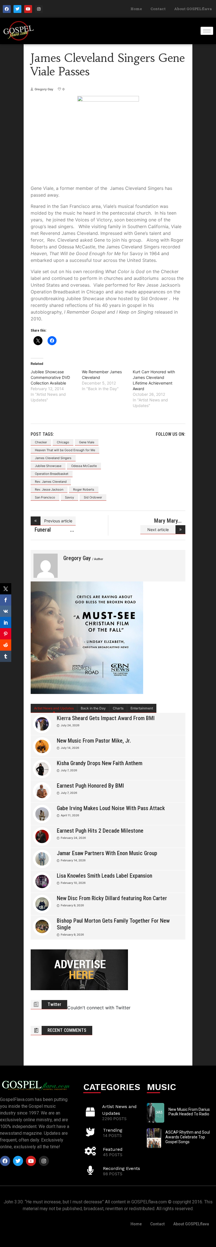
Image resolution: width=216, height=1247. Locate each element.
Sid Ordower (93, 497)
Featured (113, 1149)
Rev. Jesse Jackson (49, 489)
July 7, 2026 (69, 770)
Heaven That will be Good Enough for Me (65, 450)
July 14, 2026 (70, 747)
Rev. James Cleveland (51, 482)
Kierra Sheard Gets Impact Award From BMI (106, 718)
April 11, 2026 (70, 815)
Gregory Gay (44, 89)
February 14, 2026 (73, 860)
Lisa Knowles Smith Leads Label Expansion (104, 875)
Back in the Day (93, 708)
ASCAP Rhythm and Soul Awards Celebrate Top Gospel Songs (187, 1137)
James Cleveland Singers (53, 458)
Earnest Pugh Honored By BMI (90, 785)
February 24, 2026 (73, 837)
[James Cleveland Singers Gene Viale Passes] (45, 566)
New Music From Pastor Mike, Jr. (94, 740)
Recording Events (121, 1168)
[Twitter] (17, 9)
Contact (158, 8)
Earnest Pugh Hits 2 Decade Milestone (100, 830)
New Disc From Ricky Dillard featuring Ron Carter (112, 898)
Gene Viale (86, 442)
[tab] (54, 708)
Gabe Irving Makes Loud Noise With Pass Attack (111, 808)
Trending (112, 1130)
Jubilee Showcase (48, 466)
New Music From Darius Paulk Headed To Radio (189, 1111)
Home (136, 8)
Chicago (63, 442)
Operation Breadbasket (51, 474)
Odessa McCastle (84, 466)
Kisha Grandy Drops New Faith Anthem (99, 763)
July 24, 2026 (70, 725)
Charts (118, 708)
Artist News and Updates (54, 708)
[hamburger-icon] (207, 31)
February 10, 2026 (73, 882)
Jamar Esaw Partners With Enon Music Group (107, 853)
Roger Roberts (83, 489)
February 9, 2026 (72, 905)
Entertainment (141, 708)
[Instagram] (39, 9)
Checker (41, 442)
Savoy (69, 497)
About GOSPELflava (193, 8)
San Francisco (45, 497)
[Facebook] (7, 9)
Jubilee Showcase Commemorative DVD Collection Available (50, 377)
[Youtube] (28, 9)
